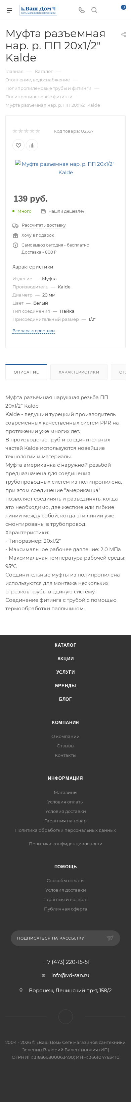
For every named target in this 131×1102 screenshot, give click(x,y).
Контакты (65, 755)
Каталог (65, 645)
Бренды (65, 685)
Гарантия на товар (65, 820)
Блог (65, 699)
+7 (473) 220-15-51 (67, 962)
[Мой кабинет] (107, 10)
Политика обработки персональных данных (65, 830)
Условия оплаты (65, 801)
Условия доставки (65, 811)
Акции (65, 658)
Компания (65, 722)
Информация (65, 778)
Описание (26, 372)
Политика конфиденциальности (65, 843)
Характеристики (79, 372)
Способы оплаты (65, 880)
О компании (65, 736)
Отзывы (65, 745)
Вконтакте (65, 1016)
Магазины (65, 792)
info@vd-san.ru (70, 975)
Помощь (65, 866)
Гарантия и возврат (65, 899)
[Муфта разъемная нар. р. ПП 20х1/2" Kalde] (65, 167)
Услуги (65, 672)
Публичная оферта (65, 909)
